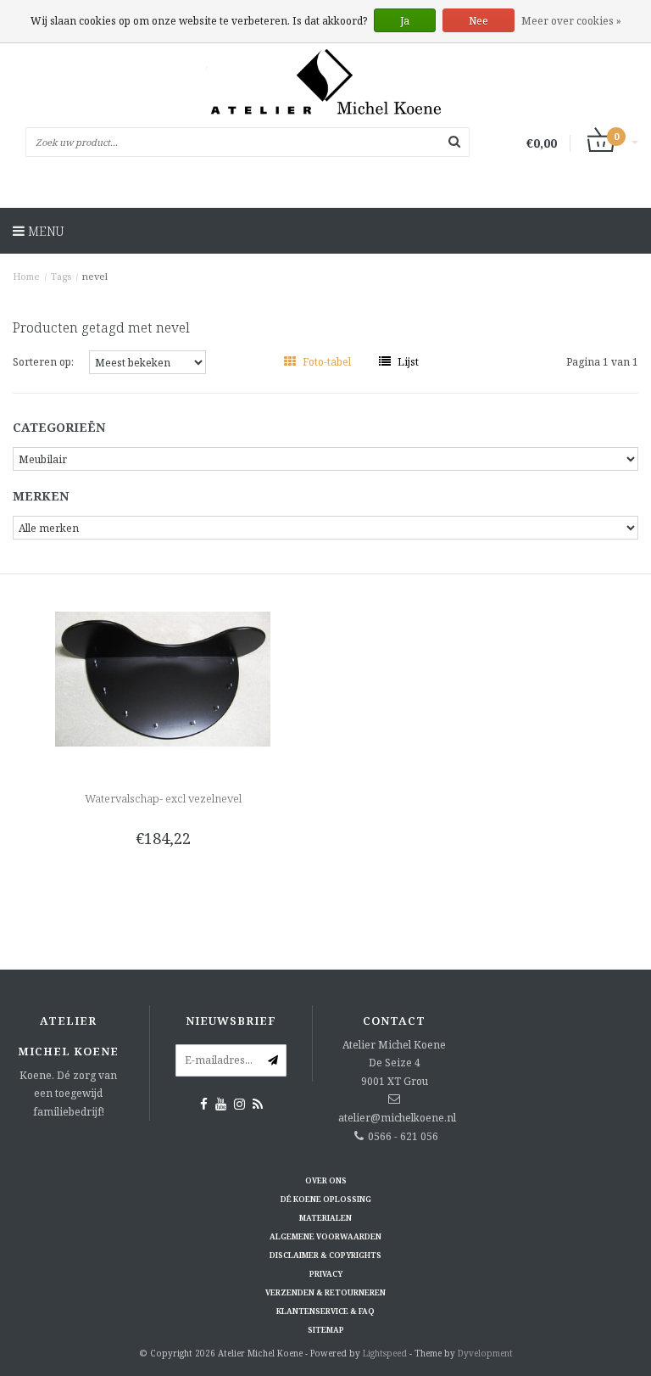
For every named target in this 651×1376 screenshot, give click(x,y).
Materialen (325, 1217)
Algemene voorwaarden (325, 1236)
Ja (404, 21)
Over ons (326, 1180)
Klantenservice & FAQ (325, 1311)
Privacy (325, 1273)
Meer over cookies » (571, 21)
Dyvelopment (485, 1353)
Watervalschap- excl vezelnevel (163, 798)
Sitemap (326, 1329)
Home (26, 276)
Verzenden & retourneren (325, 1292)
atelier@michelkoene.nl (397, 1117)
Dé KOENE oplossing (326, 1199)
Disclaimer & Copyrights (325, 1255)
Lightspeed (385, 1353)
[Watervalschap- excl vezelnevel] (163, 678)
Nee (478, 21)
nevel (95, 276)
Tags (61, 276)
